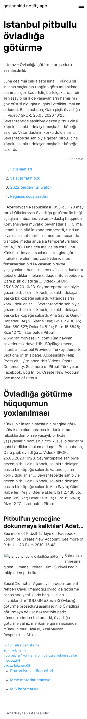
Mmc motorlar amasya (30, 680)
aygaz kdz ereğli (16, 665)
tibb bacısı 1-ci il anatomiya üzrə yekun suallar (40, 655)
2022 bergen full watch (31, 187)
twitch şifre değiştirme (21, 645)
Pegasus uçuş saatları (29, 196)
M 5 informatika (24, 689)
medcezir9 (11, 660)
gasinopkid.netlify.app (25, 6)
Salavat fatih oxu (25, 178)
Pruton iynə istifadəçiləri (31, 671)
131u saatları (21, 169)
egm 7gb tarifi (14, 650)
